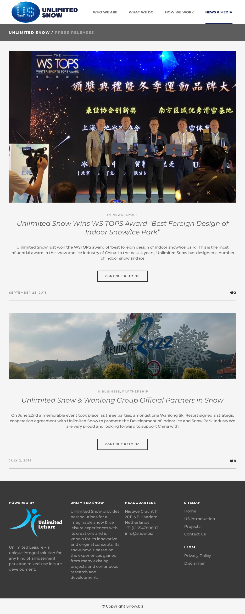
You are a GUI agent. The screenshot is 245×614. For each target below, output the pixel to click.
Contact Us (195, 534)
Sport (132, 214)
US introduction (199, 519)
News (117, 214)
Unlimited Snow (29, 32)
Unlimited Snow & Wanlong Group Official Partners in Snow (122, 400)
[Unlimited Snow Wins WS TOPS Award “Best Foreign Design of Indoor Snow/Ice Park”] (122, 127)
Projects (192, 526)
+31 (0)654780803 (141, 528)
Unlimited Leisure (26, 547)
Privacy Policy (197, 555)
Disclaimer (194, 563)
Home (190, 511)
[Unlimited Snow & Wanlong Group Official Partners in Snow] (122, 346)
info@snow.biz (139, 533)
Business (111, 391)
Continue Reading (122, 276)
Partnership (135, 391)
